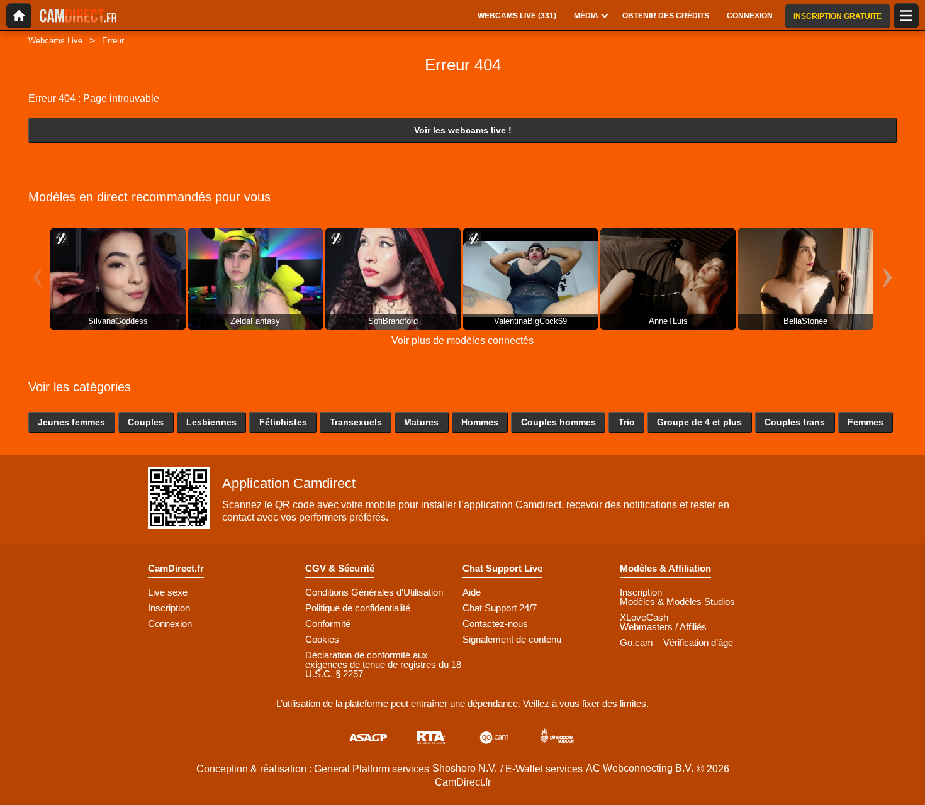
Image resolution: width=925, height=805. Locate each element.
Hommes (479, 422)
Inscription (169, 607)
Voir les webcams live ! (463, 130)
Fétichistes (283, 422)
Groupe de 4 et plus (699, 422)
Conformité (327, 623)
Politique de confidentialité (357, 607)
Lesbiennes (211, 422)
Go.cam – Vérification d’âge (676, 642)
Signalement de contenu (511, 639)
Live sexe (168, 592)
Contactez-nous (495, 623)
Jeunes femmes (71, 422)
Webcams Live (55, 40)
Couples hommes (558, 422)
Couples (146, 422)
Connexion (170, 623)
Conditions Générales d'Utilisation (374, 592)
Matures (421, 422)
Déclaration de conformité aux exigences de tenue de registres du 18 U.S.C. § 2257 (383, 664)
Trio (627, 422)
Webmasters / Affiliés (663, 626)
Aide (471, 592)
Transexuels (356, 422)
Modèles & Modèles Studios (677, 601)
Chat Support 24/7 (499, 607)
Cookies (322, 639)
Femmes (865, 422)
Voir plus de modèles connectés (462, 340)
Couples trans (795, 422)
